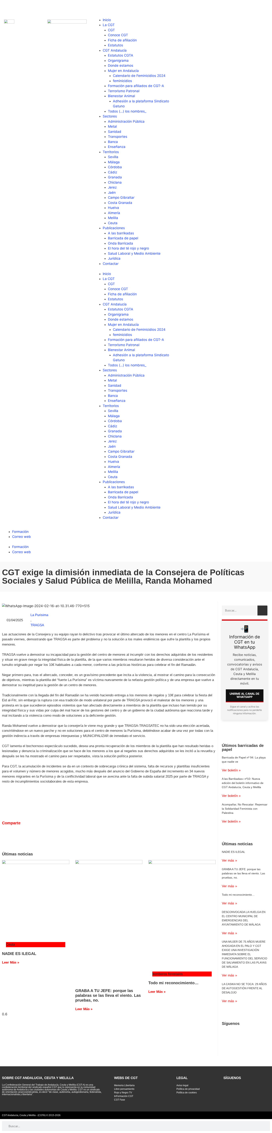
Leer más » (10, 962)
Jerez (112, 187)
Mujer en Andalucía (123, 71)
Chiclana (115, 182)
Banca (113, 142)
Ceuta (112, 223)
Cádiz (112, 172)
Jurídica (114, 258)
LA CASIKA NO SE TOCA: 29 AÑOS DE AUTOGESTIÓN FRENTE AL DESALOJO (244, 988)
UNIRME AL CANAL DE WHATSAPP (244, 695)
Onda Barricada (120, 243)
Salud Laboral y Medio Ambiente (134, 253)
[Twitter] (7, 7)
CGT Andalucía (115, 50)
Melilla (113, 218)
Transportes (117, 137)
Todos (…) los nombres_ (127, 111)
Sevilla (113, 157)
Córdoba (115, 167)
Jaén (112, 193)
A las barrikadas (121, 233)
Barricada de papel (123, 238)
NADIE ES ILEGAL (19, 953)
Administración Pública (126, 121)
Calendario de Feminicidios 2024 (139, 76)
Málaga (114, 162)
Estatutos (115, 45)
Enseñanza (116, 147)
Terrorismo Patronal (123, 91)
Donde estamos (120, 66)
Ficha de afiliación (122, 40)
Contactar (110, 264)
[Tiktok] (51, 7)
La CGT (109, 25)
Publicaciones (114, 228)
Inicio (107, 20)
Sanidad (114, 132)
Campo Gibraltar (121, 198)
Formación (20, 532)
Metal (112, 126)
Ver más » (229, 860)
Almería (114, 213)
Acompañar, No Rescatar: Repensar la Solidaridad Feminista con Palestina (244, 808)
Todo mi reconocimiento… (173, 983)
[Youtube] (18, 7)
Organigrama (118, 61)
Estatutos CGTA (120, 55)
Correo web (21, 537)
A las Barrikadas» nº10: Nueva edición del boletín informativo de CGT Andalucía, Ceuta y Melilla (242, 783)
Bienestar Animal (121, 96)
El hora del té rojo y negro (128, 248)
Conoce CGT (118, 35)
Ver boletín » (231, 770)
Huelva (113, 208)
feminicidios (122, 81)
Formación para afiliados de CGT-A (136, 86)
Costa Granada (120, 203)
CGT (111, 30)
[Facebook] (29, 7)
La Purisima (39, 615)
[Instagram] (40, 7)
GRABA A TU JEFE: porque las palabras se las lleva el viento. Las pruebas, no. (108, 995)
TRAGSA (37, 625)
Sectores (110, 116)
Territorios (111, 152)
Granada (115, 177)
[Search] (262, 610)
